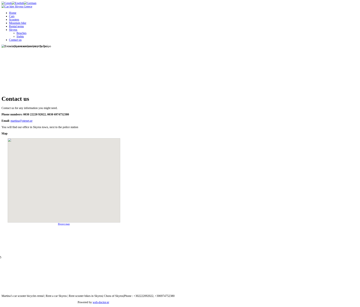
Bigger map (64, 224)
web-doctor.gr (101, 302)
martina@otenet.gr (21, 120)
